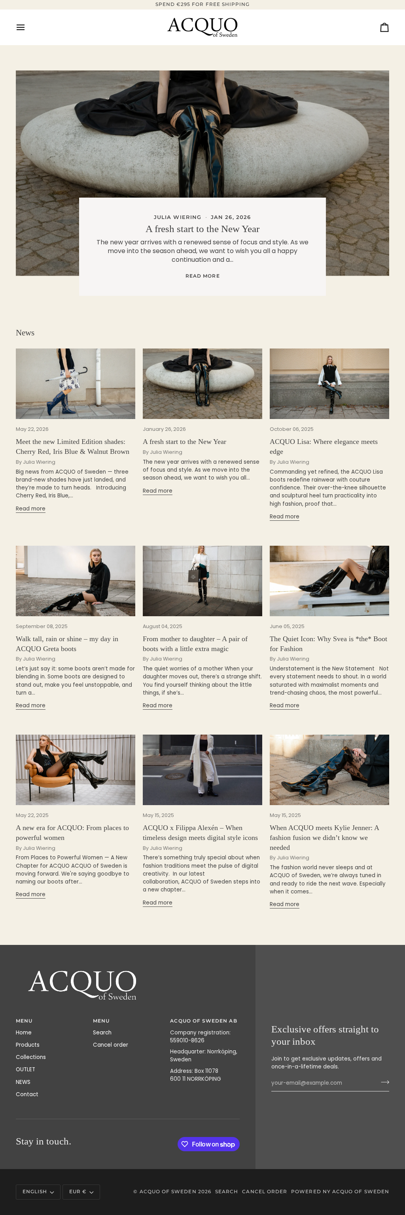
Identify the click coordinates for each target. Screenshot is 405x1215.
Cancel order (110, 1045)
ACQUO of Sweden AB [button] (203, 1021)
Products (28, 1045)
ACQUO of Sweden (168, 1191)
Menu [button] (101, 1021)
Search (102, 1032)
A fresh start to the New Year (202, 228)
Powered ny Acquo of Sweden (340, 1191)
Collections (31, 1057)
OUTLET (25, 1069)
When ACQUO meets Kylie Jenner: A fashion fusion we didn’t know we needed (324, 837)
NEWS (23, 1082)
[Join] (382, 1082)
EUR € (78, 1191)
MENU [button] (24, 1021)
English (35, 1191)
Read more (202, 276)
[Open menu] (28, 27)
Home (24, 1032)
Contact (27, 1094)
